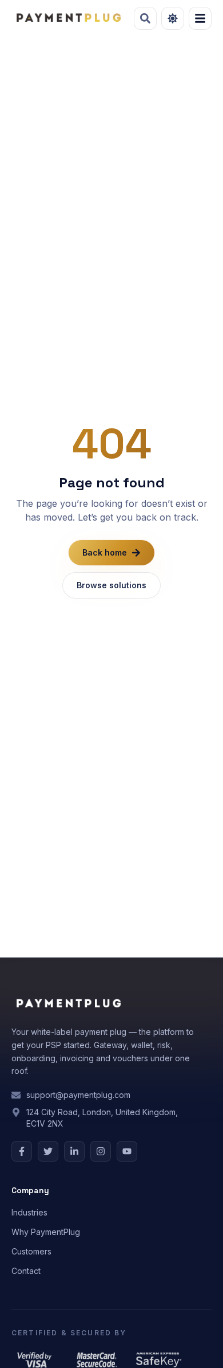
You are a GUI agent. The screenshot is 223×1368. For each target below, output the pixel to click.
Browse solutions (111, 585)
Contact (26, 1271)
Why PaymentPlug (45, 1232)
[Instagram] (100, 1151)
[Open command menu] (145, 18)
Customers (31, 1251)
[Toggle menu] (200, 18)
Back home (104, 552)
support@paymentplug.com (78, 1095)
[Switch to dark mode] (172, 18)
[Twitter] (48, 1151)
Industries (29, 1212)
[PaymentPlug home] (68, 18)
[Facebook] (21, 1151)
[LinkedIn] (74, 1151)
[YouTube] (127, 1151)
